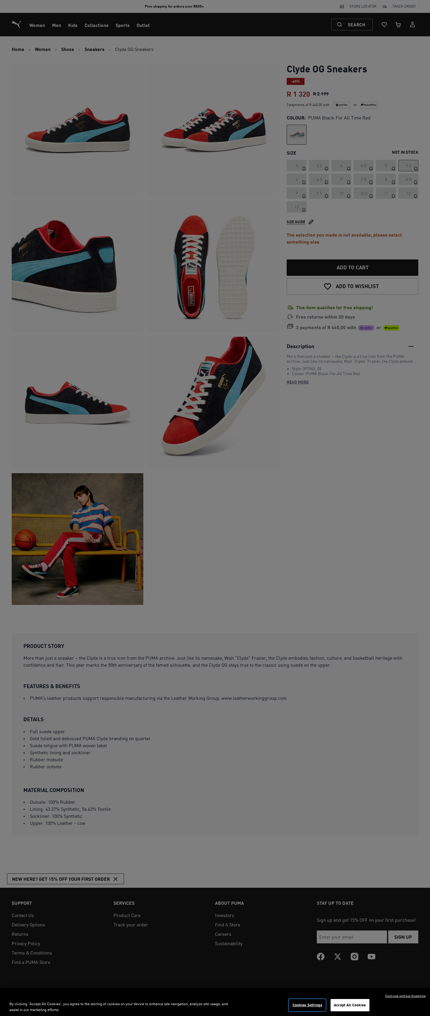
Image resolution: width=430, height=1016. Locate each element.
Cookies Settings (307, 1005)
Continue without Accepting (405, 996)
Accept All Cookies (350, 1005)
